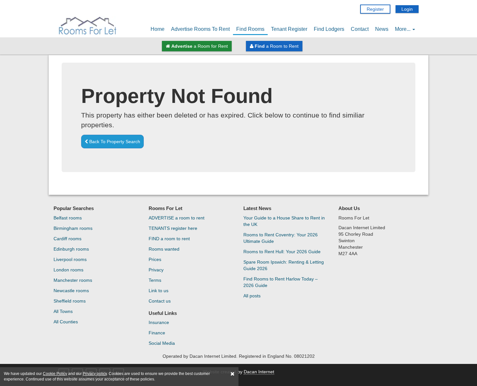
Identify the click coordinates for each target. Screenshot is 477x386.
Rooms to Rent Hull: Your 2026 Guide (282, 251)
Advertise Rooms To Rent (200, 29)
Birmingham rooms (73, 228)
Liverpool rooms (70, 259)
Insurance (159, 322)
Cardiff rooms (67, 238)
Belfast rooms (68, 217)
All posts (252, 295)
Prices (155, 259)
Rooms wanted (164, 249)
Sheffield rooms (70, 301)
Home (158, 29)
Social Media (162, 343)
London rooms (68, 269)
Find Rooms (250, 29)
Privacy (156, 269)
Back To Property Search (114, 141)
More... (403, 29)
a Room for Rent (199, 46)
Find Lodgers (329, 29)
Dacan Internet (259, 371)
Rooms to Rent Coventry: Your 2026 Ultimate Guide (280, 238)
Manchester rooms (73, 280)
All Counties (66, 321)
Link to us (158, 290)
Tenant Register (289, 29)
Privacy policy (95, 373)
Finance (157, 332)
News (381, 29)
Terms (155, 280)
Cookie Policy (55, 373)
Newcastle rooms (71, 290)
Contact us (160, 301)
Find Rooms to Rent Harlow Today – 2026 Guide (280, 282)
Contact (360, 29)
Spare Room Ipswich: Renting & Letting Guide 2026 (283, 265)
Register (375, 9)
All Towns (63, 311)
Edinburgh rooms (71, 249)
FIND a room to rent (169, 238)
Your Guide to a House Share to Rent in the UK (284, 221)
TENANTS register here (173, 228)
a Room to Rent (277, 46)
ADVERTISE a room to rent (176, 217)
